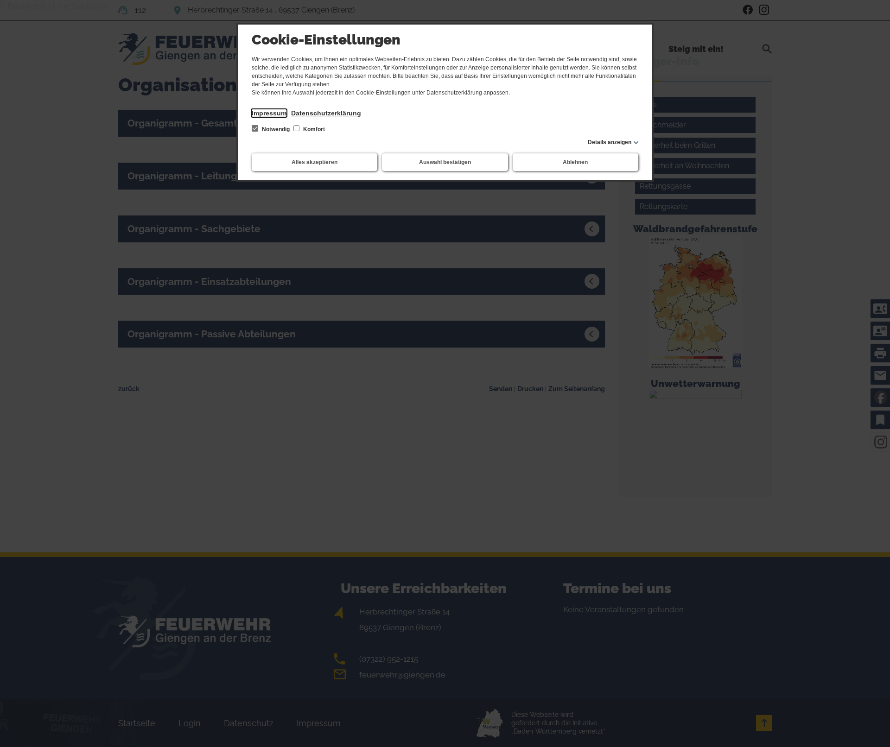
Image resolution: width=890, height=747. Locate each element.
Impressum (269, 113)
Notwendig (276, 129)
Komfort (313, 129)
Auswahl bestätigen (445, 162)
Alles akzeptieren (314, 162)
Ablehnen (575, 162)
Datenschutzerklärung (326, 113)
